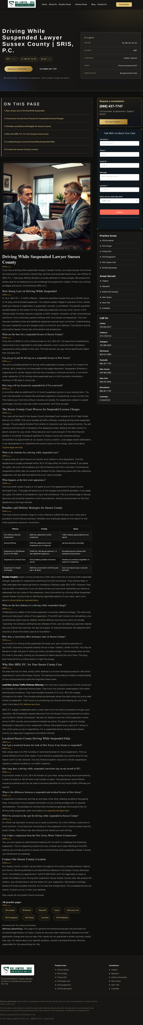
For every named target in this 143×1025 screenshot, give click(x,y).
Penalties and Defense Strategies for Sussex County (28, 126)
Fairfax (103, 323)
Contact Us (102, 4)
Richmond (104, 351)
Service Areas (81, 4)
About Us (53, 4)
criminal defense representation (23, 600)
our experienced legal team (56, 810)
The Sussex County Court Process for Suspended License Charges (35, 118)
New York (104, 378)
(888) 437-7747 (111, 106)
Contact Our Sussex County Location (22, 149)
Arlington (104, 342)
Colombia (104, 397)
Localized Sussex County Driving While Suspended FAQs (30, 142)
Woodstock (104, 387)
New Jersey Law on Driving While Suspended (25, 111)
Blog (93, 4)
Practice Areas (65, 4)
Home (44, 4)
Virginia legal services (12, 447)
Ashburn (103, 333)
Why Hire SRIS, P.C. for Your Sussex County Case (27, 134)
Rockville (104, 360)
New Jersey (105, 369)
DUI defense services (30, 704)
